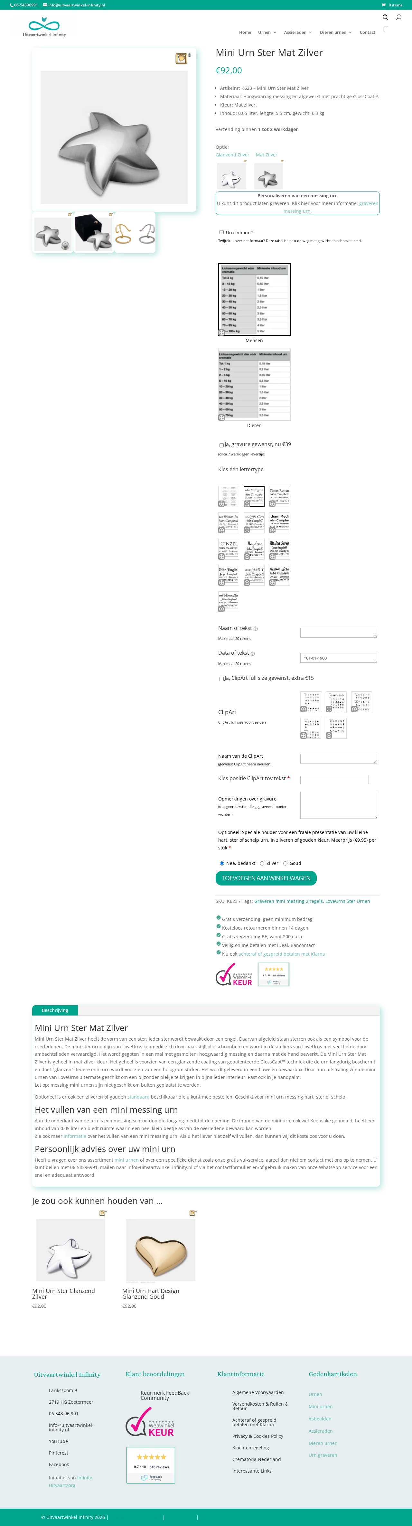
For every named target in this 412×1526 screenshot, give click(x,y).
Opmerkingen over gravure (247, 799)
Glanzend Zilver (232, 155)
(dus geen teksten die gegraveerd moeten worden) (252, 810)
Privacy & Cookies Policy (257, 1436)
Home (245, 32)
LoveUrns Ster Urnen (347, 901)
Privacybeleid (180, 1517)
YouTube (58, 1441)
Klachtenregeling (250, 1448)
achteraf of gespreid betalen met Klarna (282, 954)
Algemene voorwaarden (135, 1517)
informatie (75, 1136)
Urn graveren (323, 1455)
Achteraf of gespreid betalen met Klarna (254, 1422)
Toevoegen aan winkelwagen (266, 878)
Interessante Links (252, 1471)
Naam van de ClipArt (240, 756)
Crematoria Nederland (256, 1459)
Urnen (264, 32)
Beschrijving (55, 1010)
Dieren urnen (333, 32)
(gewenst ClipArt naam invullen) (244, 764)
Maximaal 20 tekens (234, 638)
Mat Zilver (266, 155)
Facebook (59, 1464)
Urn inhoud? (239, 232)
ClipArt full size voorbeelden (242, 722)
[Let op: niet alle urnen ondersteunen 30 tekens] (252, 653)
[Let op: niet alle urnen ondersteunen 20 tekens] (255, 629)
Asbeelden (320, 1419)
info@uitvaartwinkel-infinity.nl (71, 1427)
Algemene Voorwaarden (258, 1392)
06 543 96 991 (64, 1413)
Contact (208, 1517)
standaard (138, 1097)
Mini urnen (321, 1406)
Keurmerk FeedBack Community (165, 1395)
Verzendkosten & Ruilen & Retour (260, 1406)
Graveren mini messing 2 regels (288, 901)
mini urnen (127, 1160)
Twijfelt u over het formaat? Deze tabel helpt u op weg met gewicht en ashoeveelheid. (290, 240)
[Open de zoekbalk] (385, 17)
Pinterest (58, 1453)
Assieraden (295, 32)
